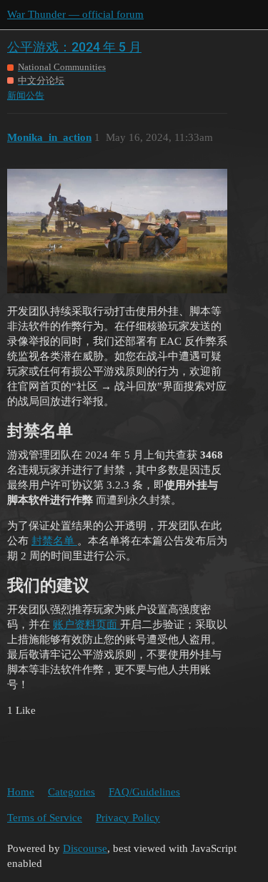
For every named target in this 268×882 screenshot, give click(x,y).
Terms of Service (44, 817)
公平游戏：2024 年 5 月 (74, 46)
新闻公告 (25, 95)
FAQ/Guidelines (144, 792)
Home (20, 792)
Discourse (85, 848)
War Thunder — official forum (75, 14)
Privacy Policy (128, 817)
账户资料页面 (86, 624)
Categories (71, 792)
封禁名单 (54, 541)
